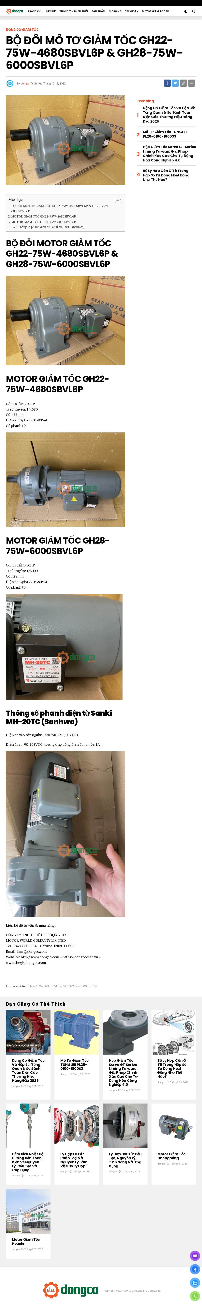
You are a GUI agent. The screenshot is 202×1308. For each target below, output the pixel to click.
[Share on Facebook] (167, 83)
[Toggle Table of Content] (116, 199)
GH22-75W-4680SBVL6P (44, 986)
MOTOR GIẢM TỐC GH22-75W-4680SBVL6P (43, 216)
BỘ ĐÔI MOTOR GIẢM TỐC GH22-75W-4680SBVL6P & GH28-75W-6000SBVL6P (60, 208)
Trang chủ (35, 11)
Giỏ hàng (115, 11)
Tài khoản (131, 11)
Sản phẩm (98, 11)
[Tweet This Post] (175, 83)
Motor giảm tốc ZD (155, 11)
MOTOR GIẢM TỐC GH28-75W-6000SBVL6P (43, 222)
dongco (25, 83)
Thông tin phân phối (73, 11)
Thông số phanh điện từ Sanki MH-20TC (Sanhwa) (51, 227)
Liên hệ (51, 11)
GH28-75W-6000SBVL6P (80, 986)
